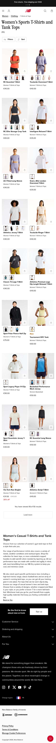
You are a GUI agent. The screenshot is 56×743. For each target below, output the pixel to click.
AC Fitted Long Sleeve (12, 181)
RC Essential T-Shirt (11, 82)
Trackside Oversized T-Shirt (41, 82)
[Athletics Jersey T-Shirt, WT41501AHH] (5, 228)
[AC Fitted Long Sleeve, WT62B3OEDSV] (5, 177)
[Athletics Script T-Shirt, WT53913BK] (32, 486)
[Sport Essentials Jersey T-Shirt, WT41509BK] (5, 434)
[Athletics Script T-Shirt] (51, 479)
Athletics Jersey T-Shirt (13, 232)
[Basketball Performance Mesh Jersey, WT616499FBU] (32, 382)
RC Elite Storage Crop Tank (14, 131)
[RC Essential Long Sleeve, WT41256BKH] (32, 434)
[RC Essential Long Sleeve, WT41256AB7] (38, 434)
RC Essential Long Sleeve (40, 438)
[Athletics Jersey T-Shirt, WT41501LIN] (17, 228)
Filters (9, 39)
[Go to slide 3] (29, 5)
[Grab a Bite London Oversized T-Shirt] (51, 170)
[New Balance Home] (28, 10)
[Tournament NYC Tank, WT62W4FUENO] (32, 329)
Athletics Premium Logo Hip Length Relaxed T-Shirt (41, 283)
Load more (28, 515)
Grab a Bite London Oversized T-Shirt (38, 182)
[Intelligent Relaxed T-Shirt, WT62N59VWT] (32, 127)
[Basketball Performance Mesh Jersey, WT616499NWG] (43, 382)
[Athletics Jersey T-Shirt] (25, 222)
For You (5, 644)
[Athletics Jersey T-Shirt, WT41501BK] (11, 228)
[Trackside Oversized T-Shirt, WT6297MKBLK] (32, 78)
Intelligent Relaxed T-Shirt (41, 131)
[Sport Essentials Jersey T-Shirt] (25, 427)
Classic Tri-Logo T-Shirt (13, 282)
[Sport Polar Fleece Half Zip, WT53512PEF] (11, 329)
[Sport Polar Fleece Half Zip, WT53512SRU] (17, 329)
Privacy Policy (7, 726)
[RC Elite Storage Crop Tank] (25, 121)
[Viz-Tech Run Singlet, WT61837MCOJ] (5, 486)
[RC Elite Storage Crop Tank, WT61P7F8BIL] (23, 127)
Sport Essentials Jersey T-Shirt (14, 439)
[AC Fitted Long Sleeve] (25, 170)
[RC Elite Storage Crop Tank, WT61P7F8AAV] (11, 127)
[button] (9, 11)
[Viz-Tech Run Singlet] (25, 479)
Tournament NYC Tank (39, 337)
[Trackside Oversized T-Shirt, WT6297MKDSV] (38, 78)
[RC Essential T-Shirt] (25, 71)
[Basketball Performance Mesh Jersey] (51, 376)
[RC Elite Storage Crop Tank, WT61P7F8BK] (17, 127)
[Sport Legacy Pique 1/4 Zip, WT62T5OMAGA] (5, 382)
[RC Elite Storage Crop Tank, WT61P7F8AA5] (5, 127)
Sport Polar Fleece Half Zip (14, 333)
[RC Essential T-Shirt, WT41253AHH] (11, 78)
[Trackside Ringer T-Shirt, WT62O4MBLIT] (32, 228)
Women (5, 16)
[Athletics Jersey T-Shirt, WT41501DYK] (23, 228)
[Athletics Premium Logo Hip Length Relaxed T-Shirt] (51, 271)
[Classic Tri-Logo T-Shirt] (25, 271)
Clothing (14, 16)
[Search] (45, 11)
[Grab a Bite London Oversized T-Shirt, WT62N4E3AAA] (32, 177)
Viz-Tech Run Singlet (12, 490)
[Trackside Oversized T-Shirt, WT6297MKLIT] (43, 78)
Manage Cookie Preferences (14, 733)
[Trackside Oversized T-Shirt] (51, 71)
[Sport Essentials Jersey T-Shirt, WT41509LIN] (11, 434)
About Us (6, 636)
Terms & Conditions (10, 729)
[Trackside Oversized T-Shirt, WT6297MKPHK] (49, 78)
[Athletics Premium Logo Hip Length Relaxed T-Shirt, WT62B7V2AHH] (32, 278)
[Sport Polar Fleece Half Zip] (25, 323)
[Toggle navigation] (3, 10)
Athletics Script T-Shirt (39, 490)
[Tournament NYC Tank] (51, 323)
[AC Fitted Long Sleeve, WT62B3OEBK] (11, 177)
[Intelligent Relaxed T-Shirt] (51, 121)
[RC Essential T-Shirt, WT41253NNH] (5, 78)
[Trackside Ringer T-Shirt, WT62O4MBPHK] (38, 228)
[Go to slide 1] (26, 5)
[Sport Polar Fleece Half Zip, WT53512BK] (5, 329)
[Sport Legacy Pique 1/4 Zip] (25, 376)
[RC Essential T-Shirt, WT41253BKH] (23, 78)
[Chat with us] (50, 738)
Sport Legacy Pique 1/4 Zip (14, 387)
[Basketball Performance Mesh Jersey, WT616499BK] (38, 382)
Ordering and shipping (12, 629)
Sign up (39, 612)
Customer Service (10, 621)
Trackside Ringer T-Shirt (40, 232)
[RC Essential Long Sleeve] (51, 427)
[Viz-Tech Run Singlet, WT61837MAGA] (11, 486)
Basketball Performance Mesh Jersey (40, 388)
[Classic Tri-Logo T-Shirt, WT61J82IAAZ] (5, 278)
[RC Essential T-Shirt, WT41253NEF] (17, 78)
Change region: (7, 698)
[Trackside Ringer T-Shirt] (51, 222)
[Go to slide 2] (28, 5)
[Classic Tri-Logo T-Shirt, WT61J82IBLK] (11, 278)
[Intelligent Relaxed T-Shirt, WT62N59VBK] (38, 127)
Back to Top (8, 600)
